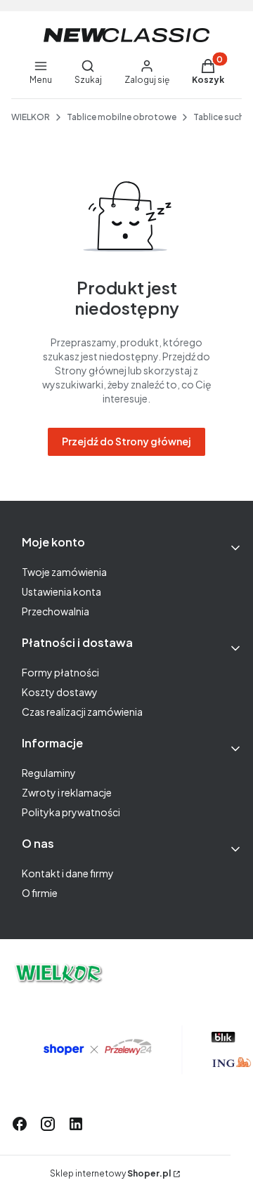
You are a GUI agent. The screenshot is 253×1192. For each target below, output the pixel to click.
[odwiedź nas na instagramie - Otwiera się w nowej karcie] (47, 1123)
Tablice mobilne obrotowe (121, 117)
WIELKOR (30, 117)
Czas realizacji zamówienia (82, 711)
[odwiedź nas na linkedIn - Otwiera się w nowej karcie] (75, 1123)
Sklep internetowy (110, 1173)
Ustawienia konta (61, 591)
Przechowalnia (55, 611)
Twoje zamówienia (64, 571)
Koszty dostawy (60, 692)
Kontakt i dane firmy (68, 873)
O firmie (40, 892)
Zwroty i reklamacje (67, 792)
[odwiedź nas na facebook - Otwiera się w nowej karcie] (19, 1123)
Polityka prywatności (71, 812)
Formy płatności (60, 672)
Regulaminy (49, 772)
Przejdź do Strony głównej (126, 441)
